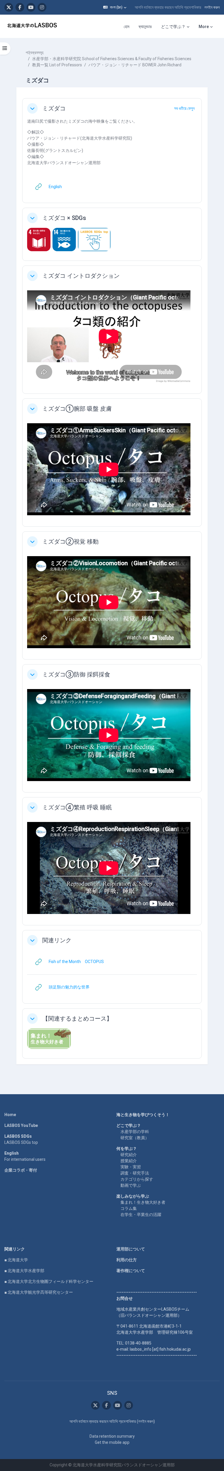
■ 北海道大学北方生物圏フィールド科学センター (48, 1281)
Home (10, 1114)
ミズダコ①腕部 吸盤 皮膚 (77, 408)
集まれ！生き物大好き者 (142, 1202)
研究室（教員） (134, 1137)
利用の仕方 (126, 1259)
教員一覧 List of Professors (57, 65)
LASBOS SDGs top (21, 1142)
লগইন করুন (212, 7)
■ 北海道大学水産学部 (24, 1270)
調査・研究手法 (134, 1173)
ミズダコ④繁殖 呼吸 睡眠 (77, 807)
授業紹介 (128, 1160)
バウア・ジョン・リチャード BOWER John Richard (134, 65)
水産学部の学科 (134, 1131)
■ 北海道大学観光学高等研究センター (38, 1292)
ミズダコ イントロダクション (81, 275)
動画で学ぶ (130, 1185)
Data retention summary (112, 1436)
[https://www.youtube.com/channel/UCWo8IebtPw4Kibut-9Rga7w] (31, 7)
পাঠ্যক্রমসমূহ (34, 52)
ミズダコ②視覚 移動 (70, 541)
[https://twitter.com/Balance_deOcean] (8, 7)
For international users (25, 1159)
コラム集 (128, 1208)
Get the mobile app (112, 1442)
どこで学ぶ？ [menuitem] (173, 26)
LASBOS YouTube (21, 1125)
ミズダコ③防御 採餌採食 (76, 674)
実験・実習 (130, 1167)
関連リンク (56, 940)
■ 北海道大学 (16, 1259)
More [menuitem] (204, 26)
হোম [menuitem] (126, 26)
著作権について (130, 1270)
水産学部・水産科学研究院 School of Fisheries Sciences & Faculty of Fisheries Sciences (111, 58)
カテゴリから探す (136, 1179)
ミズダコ (54, 108)
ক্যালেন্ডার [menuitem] (145, 26)
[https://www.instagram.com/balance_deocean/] (42, 7)
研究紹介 (128, 1154)
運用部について (130, 1249)
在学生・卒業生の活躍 (140, 1214)
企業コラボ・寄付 (20, 1170)
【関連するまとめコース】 (77, 1018)
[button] (114, 7)
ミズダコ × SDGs (64, 217)
